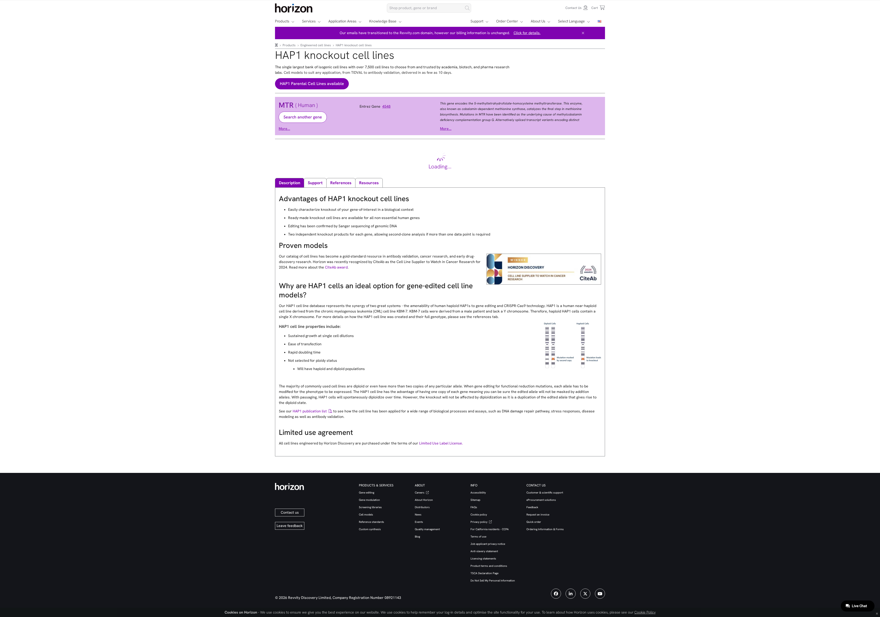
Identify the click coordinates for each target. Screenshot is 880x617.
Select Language (571, 21)
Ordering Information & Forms (545, 529)
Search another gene (302, 117)
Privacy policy (479, 522)
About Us (538, 21)
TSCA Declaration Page (484, 573)
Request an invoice (537, 514)
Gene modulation (369, 500)
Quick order (533, 522)
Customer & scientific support (544, 492)
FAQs (473, 507)
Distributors (422, 507)
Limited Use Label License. (441, 443)
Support (476, 21)
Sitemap (475, 500)
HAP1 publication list (310, 411)
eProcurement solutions (541, 500)
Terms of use (478, 536)
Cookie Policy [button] (645, 612)
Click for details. (527, 32)
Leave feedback (290, 525)
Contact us (290, 512)
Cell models (366, 514)
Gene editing (366, 492)
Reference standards (371, 522)
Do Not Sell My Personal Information (492, 580)
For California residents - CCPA (489, 529)
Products (282, 21)
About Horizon (424, 500)
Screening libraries (370, 507)
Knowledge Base (382, 21)
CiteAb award (336, 267)
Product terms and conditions (488, 566)
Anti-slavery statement (484, 551)
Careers (420, 492)
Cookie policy (478, 514)
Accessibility (478, 492)
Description (289, 182)
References (341, 182)
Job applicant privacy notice (487, 544)
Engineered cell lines (316, 45)
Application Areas (342, 21)
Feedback (532, 507)
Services (309, 21)
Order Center (507, 21)
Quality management (427, 529)
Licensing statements (483, 558)
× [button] (877, 613)
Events (419, 522)
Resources (369, 182)
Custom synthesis (370, 529)
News (418, 514)
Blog (417, 536)
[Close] (583, 33)
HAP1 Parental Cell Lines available (312, 83)
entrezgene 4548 (375, 106)
